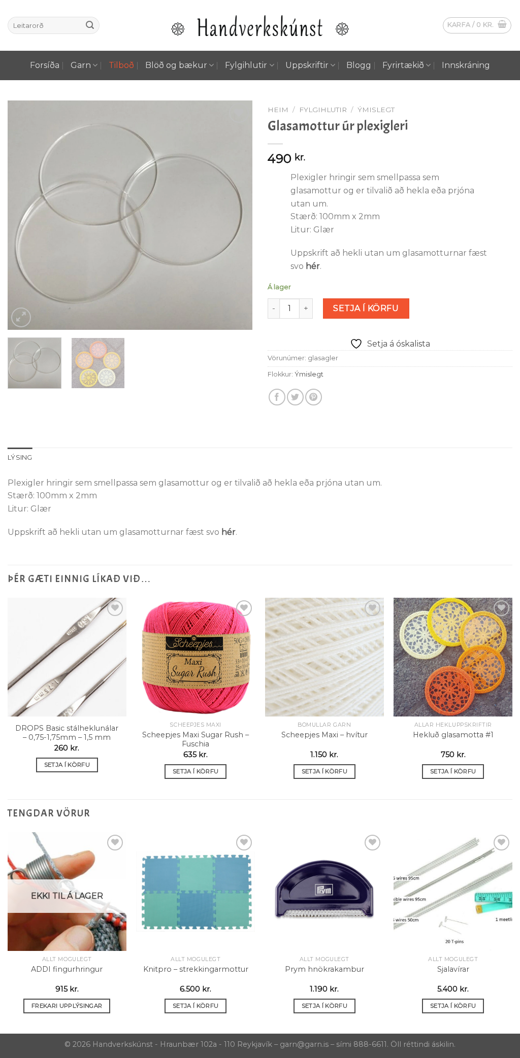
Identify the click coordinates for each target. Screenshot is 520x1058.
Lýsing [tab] (20, 457)
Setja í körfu (366, 308)
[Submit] (90, 25)
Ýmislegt (376, 110)
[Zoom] (21, 317)
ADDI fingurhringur (67, 969)
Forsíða (44, 65)
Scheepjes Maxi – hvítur (324, 734)
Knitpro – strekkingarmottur (195, 969)
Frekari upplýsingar (67, 1005)
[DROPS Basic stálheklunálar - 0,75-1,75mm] (67, 657)
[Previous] (25, 215)
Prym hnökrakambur (324, 969)
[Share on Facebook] (277, 397)
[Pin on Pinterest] (313, 397)
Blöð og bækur (176, 65)
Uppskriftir (307, 65)
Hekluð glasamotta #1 (453, 734)
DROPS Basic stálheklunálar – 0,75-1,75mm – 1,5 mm (66, 733)
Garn (81, 65)
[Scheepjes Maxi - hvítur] (324, 657)
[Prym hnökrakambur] (324, 891)
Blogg (358, 65)
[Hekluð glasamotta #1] (453, 657)
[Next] (234, 215)
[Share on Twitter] (295, 397)
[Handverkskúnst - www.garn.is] (260, 25)
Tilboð (121, 65)
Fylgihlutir (246, 65)
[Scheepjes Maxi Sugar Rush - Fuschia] (195, 657)
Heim (278, 110)
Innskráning (466, 65)
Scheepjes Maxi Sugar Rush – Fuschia (195, 739)
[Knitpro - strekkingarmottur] (195, 891)
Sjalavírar (453, 969)
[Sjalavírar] (453, 891)
